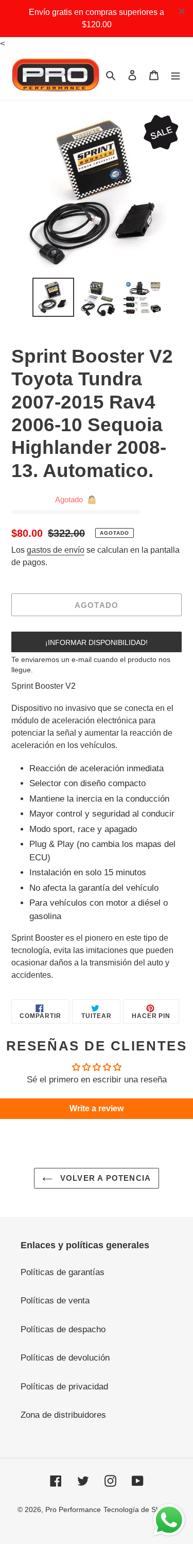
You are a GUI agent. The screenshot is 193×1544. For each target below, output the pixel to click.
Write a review (96, 1108)
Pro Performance (73, 1509)
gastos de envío (55, 550)
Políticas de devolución (65, 1358)
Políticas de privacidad (64, 1387)
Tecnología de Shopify (139, 1509)
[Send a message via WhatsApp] (169, 1520)
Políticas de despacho (63, 1329)
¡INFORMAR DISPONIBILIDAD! (96, 642)
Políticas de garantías (62, 1272)
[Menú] (175, 75)
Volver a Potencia (104, 1178)
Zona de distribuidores (63, 1415)
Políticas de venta (55, 1300)
